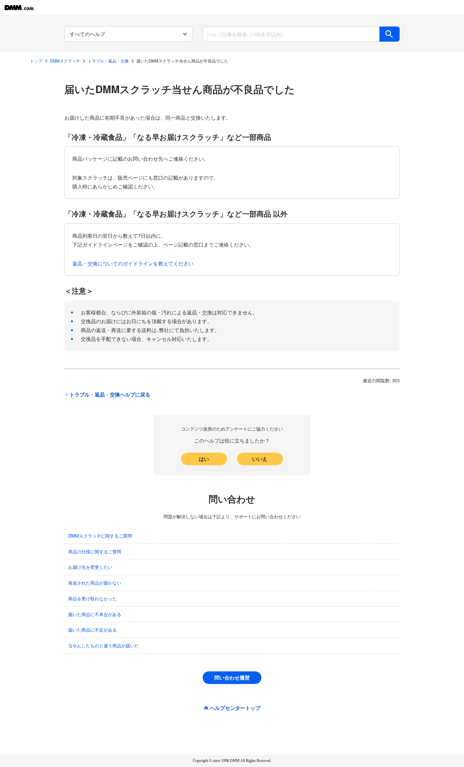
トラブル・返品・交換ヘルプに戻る (109, 394)
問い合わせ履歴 (232, 677)
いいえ (259, 458)
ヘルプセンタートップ (235, 708)
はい (204, 458)
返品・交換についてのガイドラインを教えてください (132, 263)
